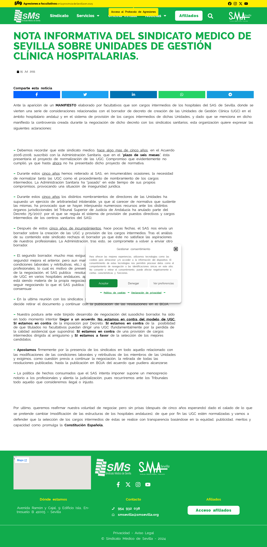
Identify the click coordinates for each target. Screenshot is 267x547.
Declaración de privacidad (146, 293)
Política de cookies (114, 293)
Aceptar (103, 283)
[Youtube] (246, 3)
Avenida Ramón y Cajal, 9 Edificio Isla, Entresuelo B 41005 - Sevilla (53, 510)
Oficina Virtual (122, 15)
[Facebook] (229, 3)
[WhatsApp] (182, 94)
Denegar (133, 283)
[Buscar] (212, 16)
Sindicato (59, 15)
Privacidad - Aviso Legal (133, 533)
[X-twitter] (240, 3)
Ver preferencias (163, 283)
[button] (176, 249)
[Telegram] (230, 94)
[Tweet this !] (85, 94)
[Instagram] (235, 3)
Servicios (85, 15)
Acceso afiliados (213, 510)
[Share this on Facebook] (36, 94)
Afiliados (189, 15)
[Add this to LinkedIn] (133, 94)
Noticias (153, 15)
